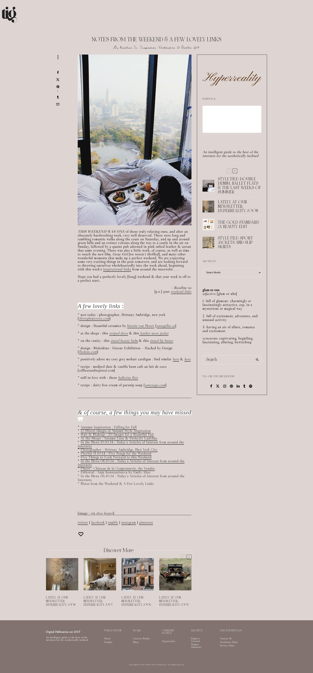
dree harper (104, 513)
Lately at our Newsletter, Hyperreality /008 (61, 601)
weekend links (181, 291)
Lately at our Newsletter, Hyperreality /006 (136, 601)
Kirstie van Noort (140, 326)
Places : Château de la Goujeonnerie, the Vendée (118, 468)
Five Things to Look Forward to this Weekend (116, 457)
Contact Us (226, 638)
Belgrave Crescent (195, 639)
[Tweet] (58, 79)
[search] (257, 359)
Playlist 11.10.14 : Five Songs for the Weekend (116, 453)
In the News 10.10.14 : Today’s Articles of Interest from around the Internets (131, 444)
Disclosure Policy (229, 642)
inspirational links (117, 269)
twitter (83, 522)
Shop (136, 642)
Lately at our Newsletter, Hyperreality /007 (98, 601)
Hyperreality (169, 641)
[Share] (58, 72)
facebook (98, 522)
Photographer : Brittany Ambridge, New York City (119, 449)
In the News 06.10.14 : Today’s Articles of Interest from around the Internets (131, 478)
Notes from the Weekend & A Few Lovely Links (117, 483)
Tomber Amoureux (196, 645)
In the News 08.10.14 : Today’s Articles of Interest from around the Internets (131, 463)
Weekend (164, 47)
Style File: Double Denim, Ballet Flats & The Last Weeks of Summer (239, 185)
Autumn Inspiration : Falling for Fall (109, 427)
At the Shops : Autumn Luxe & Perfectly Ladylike (119, 438)
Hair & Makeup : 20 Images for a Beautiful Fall (117, 434)
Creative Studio (141, 638)
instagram (128, 522)
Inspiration (147, 47)
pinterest (146, 522)
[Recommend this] (81, 534)
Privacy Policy (227, 645)
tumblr (113, 522)
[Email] (58, 104)
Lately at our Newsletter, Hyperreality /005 (174, 601)
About (107, 638)
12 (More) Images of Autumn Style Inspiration (116, 430)
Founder (108, 642)
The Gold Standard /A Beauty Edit (238, 224)
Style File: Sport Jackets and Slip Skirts (235, 242)
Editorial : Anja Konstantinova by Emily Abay (116, 472)
